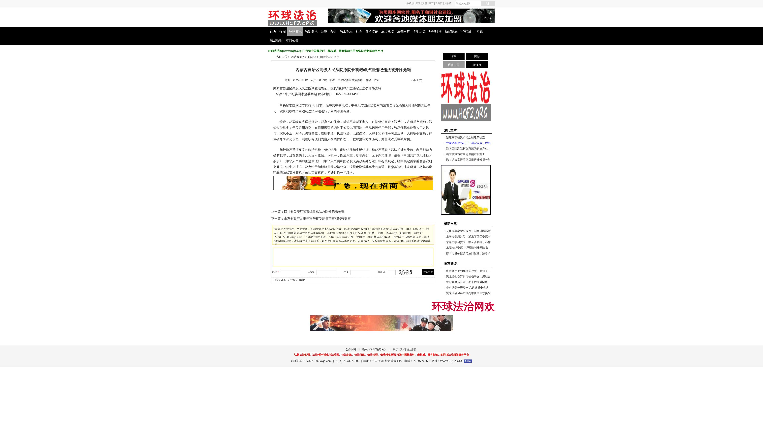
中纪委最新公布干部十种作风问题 (467, 282)
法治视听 (276, 40)
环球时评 (435, 31)
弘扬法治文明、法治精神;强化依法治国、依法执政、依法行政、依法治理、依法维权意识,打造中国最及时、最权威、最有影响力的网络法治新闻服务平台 (381, 354)
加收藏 (447, 3)
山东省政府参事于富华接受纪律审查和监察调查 (317, 218)
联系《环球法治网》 (374, 349)
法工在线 (346, 31)
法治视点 (387, 31)
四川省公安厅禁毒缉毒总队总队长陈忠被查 (314, 211)
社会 (359, 31)
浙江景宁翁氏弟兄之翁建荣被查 (465, 137)
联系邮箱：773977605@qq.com (311, 360)
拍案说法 (451, 31)
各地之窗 (419, 31)
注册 (424, 3)
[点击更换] (405, 272)
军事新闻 (467, 31)
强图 (282, 31)
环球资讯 (295, 31)
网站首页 (296, 56)
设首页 (439, 3)
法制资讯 (311, 31)
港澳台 (477, 64)
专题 (479, 31)
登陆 (418, 3)
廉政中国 (325, 56)
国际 (477, 56)
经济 (324, 31)
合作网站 (350, 349)
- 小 (413, 80)
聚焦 (333, 31)
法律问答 (403, 31)
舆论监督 (371, 31)
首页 (273, 31)
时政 (453, 56)
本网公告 (292, 40)
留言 (431, 3)
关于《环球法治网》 (405, 349)
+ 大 (419, 80)
